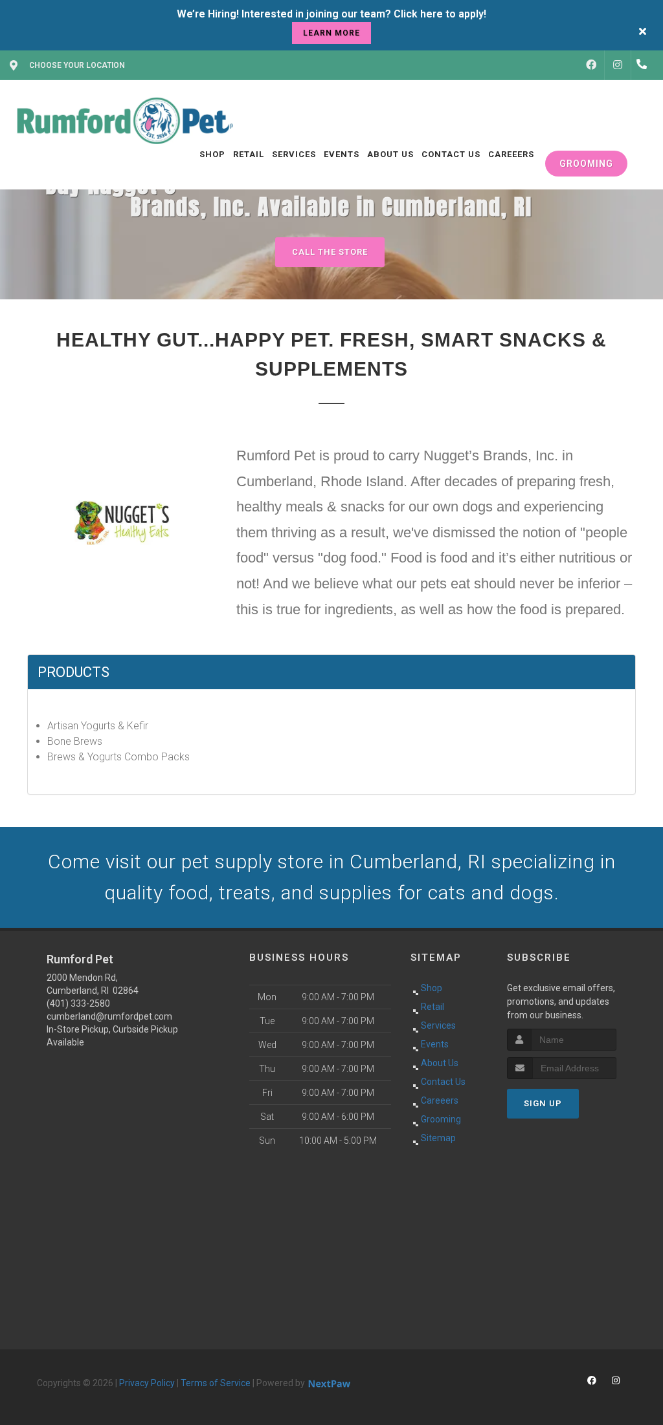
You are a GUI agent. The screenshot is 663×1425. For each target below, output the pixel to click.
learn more (331, 33)
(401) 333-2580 (78, 1003)
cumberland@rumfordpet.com (109, 1016)
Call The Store (330, 252)
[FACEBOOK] (591, 65)
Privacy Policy (147, 1383)
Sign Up (543, 1103)
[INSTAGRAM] (618, 65)
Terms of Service (216, 1383)
